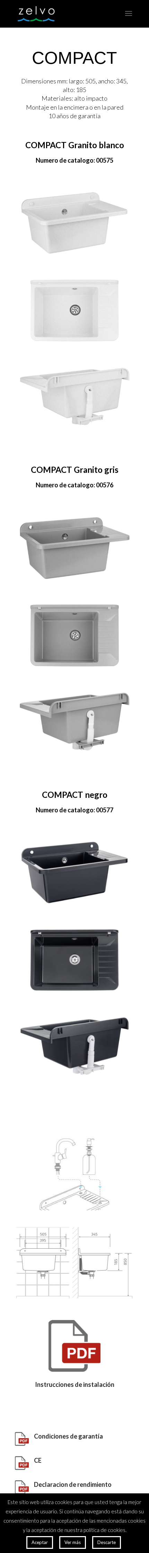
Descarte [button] (106, 1542)
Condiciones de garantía (68, 1436)
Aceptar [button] (40, 1542)
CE (38, 1460)
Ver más (72, 1542)
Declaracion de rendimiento (73, 1484)
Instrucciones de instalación (74, 1384)
